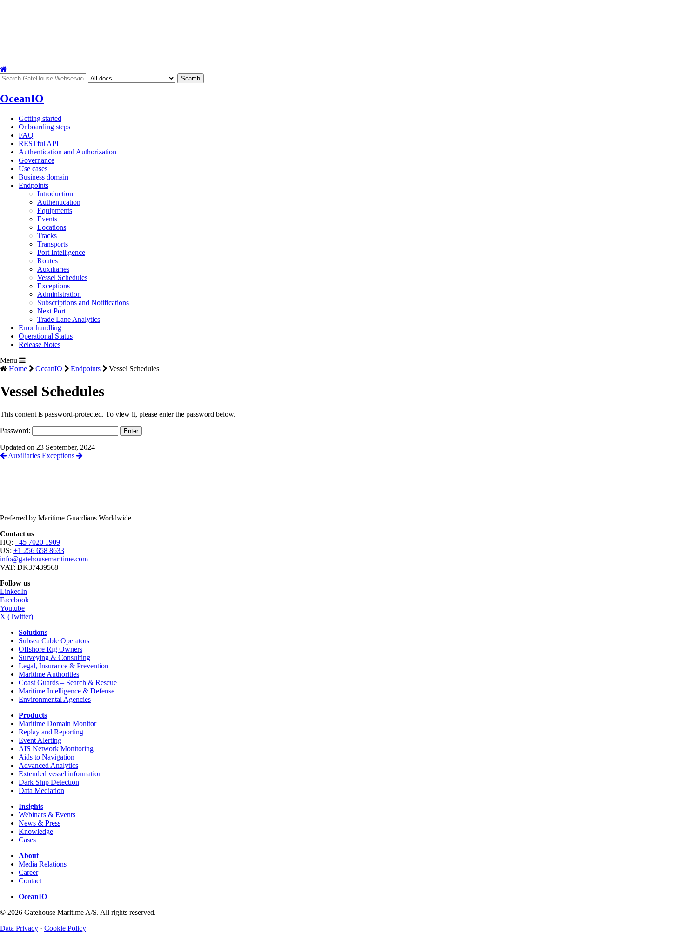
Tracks (47, 236)
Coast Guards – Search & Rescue (68, 683)
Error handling (40, 328)
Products (100, 56)
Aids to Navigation (46, 757)
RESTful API (39, 143)
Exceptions (53, 286)
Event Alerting (40, 740)
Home (18, 369)
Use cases (33, 169)
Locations (51, 227)
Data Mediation (41, 790)
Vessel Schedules (62, 277)
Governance (36, 160)
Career (28, 872)
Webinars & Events (47, 815)
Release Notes (39, 344)
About (244, 56)
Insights (176, 56)
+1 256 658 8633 (38, 550)
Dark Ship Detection (49, 782)
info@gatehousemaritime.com (44, 559)
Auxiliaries (53, 269)
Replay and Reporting (51, 732)
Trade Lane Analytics (68, 319)
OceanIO (48, 369)
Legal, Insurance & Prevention (63, 666)
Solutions (21, 56)
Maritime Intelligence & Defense (66, 691)
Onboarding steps (44, 127)
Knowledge (36, 831)
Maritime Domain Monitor (57, 723)
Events (47, 219)
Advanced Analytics (48, 765)
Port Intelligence (61, 252)
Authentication (58, 202)
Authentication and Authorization (67, 152)
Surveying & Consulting (54, 657)
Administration (59, 294)
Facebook (14, 600)
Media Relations (43, 864)
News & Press (39, 823)
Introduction (55, 194)
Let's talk (380, 56)
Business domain (43, 177)
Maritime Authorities (49, 674)
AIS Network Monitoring (56, 749)
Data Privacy (19, 928)
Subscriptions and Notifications (83, 303)
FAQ (26, 135)
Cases (27, 840)
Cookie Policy (65, 928)
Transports (52, 244)
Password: (16, 430)
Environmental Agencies (55, 699)
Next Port (51, 311)
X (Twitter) (16, 616)
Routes (47, 261)
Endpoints (33, 185)
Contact (314, 56)
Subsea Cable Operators (54, 641)
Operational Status (46, 336)
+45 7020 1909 (37, 542)
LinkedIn (13, 591)
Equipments (54, 210)
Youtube (12, 608)
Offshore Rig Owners (50, 649)
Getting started (40, 118)
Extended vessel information (60, 774)
